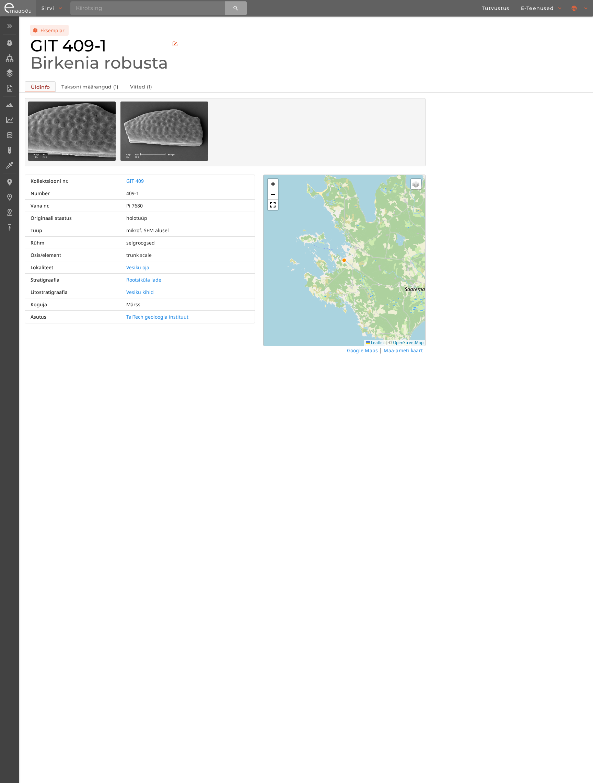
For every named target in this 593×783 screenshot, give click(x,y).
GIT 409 (135, 181)
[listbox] (9, 127)
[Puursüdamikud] (9, 227)
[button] (273, 184)
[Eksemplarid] (9, 43)
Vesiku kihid (140, 292)
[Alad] (9, 212)
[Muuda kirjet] (175, 44)
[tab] (40, 86)
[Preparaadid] (9, 165)
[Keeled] (580, 8)
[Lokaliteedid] (9, 182)
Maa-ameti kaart (403, 350)
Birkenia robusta (99, 63)
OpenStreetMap (408, 342)
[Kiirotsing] (236, 8)
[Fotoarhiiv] (9, 88)
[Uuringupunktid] (9, 197)
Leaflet (377, 342)
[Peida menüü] (9, 26)
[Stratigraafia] (9, 73)
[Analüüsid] (9, 150)
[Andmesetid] (9, 135)
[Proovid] (9, 105)
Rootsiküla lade (143, 279)
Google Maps (362, 350)
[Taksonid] (9, 58)
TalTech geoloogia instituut (157, 316)
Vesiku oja (137, 267)
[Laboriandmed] (9, 120)
